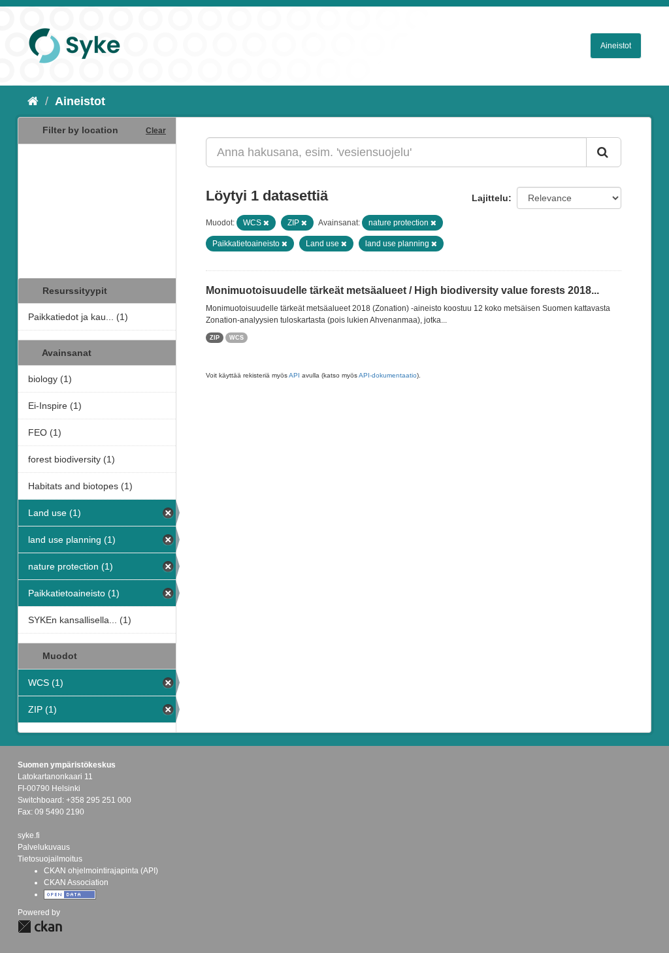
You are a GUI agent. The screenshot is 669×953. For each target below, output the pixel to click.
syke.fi (29, 835)
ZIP (215, 337)
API (294, 375)
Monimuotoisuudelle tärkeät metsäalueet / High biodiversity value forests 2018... (402, 290)
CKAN (40, 926)
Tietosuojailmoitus (50, 859)
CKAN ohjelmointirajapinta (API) (101, 870)
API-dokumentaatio (388, 375)
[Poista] (266, 223)
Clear (156, 130)
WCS (236, 337)
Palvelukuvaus (44, 847)
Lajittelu (490, 198)
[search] (603, 152)
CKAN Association (76, 882)
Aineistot (615, 45)
